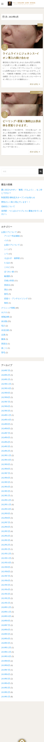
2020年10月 (6, 616)
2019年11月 (6, 652)
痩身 (3, 339)
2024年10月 (6, 420)
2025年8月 (5, 397)
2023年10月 (6, 460)
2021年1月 (5, 603)
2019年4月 (5, 683)
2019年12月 (6, 647)
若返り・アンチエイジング (16, 298)
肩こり (4, 348)
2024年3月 (5, 446)
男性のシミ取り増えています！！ (16, 202)
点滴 (3, 335)
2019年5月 (5, 679)
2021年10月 (6, 563)
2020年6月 (5, 630)
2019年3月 (5, 688)
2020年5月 (5, 634)
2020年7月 (5, 625)
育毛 (3, 352)
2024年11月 (6, 415)
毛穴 (3, 326)
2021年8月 (5, 571)
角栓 (6, 303)
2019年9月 (5, 661)
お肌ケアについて (9, 232)
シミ (40, 25)
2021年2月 (5, 598)
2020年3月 (5, 643)
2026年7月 (5, 370)
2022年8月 (5, 518)
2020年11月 (6, 612)
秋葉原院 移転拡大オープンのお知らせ (18, 197)
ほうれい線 (9, 272)
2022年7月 (5, 522)
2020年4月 (5, 639)
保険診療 (5, 317)
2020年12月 (6, 607)
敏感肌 (7, 276)
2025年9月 (5, 393)
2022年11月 (6, 504)
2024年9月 (5, 424)
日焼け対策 (9, 281)
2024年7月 (5, 433)
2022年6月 (5, 527)
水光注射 (5, 330)
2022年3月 (5, 540)
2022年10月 (6, 509)
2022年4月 (5, 536)
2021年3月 (5, 594)
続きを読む (34, 84)
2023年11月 (6, 455)
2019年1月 (5, 697)
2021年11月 (6, 558)
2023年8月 (5, 469)
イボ (6, 240)
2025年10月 (6, 388)
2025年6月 (5, 406)
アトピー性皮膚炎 (12, 236)
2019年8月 (5, 665)
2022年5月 (5, 531)
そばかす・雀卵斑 (12, 258)
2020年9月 (5, 621)
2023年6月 (5, 478)
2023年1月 (5, 496)
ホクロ (4, 312)
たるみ (7, 263)
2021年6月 (5, 580)
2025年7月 (5, 402)
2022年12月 (6, 500)
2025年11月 (6, 384)
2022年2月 (5, 545)
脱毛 (6, 294)
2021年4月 (5, 589)
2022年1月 (5, 549)
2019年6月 (5, 674)
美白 (6, 290)
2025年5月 (5, 411)
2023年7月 (5, 473)
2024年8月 (5, 428)
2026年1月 (5, 379)
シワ (6, 254)
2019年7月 (5, 670)
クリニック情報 (36, 92)
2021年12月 (6, 554)
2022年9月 (5, 513)
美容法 (7, 285)
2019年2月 (5, 692)
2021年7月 (5, 576)
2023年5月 (5, 482)
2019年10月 (6, 656)
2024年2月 (5, 451)
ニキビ (7, 267)
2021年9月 (5, 567)
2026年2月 (5, 375)
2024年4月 (5, 442)
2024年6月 (5, 437)
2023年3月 (5, 491)
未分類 (4, 321)
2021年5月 (5, 585)
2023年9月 (5, 464)
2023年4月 (5, 487)
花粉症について (8, 206)
